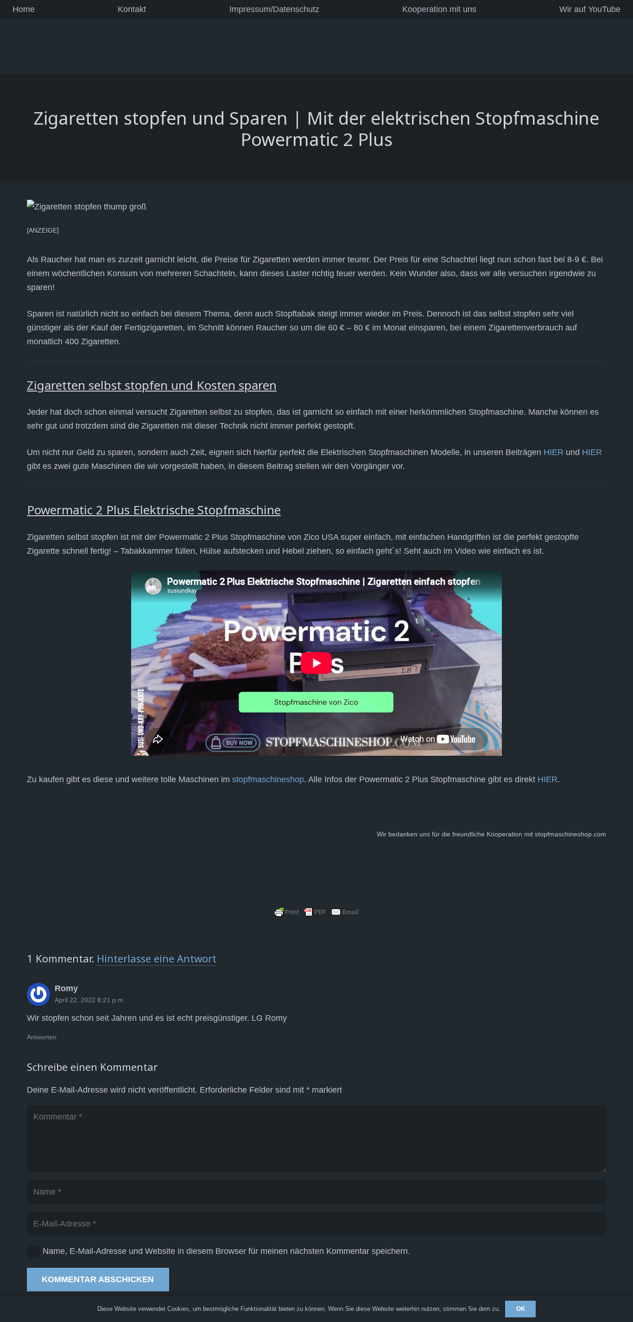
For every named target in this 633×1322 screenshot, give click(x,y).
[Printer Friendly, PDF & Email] (316, 912)
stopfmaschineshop (268, 779)
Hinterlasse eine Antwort (156, 958)
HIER (553, 452)
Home (24, 9)
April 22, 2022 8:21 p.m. (90, 1000)
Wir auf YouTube (589, 9)
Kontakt (132, 9)
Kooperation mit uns (439, 9)
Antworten (42, 1037)
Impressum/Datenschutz (274, 9)
